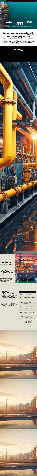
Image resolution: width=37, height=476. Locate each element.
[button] (35, 1)
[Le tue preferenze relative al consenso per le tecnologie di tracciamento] (35, 474)
